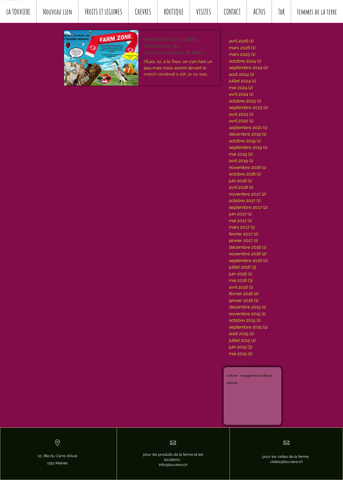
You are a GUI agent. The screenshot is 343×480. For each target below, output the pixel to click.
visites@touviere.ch (286, 461)
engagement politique (256, 375)
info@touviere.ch (173, 464)
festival (232, 383)
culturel (232, 375)
